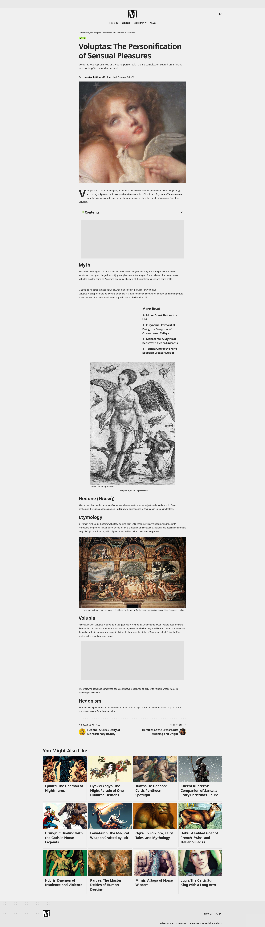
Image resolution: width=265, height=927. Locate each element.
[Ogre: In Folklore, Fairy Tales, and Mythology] (155, 816)
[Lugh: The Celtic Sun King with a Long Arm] (200, 863)
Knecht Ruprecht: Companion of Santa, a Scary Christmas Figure (199, 790)
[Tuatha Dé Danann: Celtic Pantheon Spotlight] (155, 769)
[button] (220, 14)
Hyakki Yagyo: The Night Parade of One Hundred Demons (107, 790)
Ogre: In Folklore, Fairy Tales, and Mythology (154, 835)
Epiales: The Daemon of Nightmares (64, 788)
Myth (82, 38)
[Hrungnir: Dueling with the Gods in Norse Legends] (65, 816)
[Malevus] (132, 14)
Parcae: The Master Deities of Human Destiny (105, 885)
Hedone (120, 509)
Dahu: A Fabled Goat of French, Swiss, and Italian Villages (199, 837)
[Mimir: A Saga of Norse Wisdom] (155, 863)
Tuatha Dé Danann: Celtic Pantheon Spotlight (151, 790)
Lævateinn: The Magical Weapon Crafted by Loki (109, 835)
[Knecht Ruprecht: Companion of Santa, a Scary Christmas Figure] (200, 769)
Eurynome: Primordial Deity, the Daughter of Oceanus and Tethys (158, 329)
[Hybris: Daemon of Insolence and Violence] (65, 863)
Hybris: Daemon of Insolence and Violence (64, 882)
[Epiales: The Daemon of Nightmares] (65, 769)
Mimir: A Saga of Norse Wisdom (154, 882)
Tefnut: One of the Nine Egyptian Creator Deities (159, 351)
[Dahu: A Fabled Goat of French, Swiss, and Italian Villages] (200, 816)
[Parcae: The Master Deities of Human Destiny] (110, 863)
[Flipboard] (220, 914)
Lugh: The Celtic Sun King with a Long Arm (198, 882)
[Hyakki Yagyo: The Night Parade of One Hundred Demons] (110, 769)
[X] (216, 914)
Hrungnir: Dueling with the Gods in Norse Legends (64, 837)
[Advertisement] (132, 239)
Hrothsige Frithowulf (93, 77)
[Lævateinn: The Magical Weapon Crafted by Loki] (110, 816)
